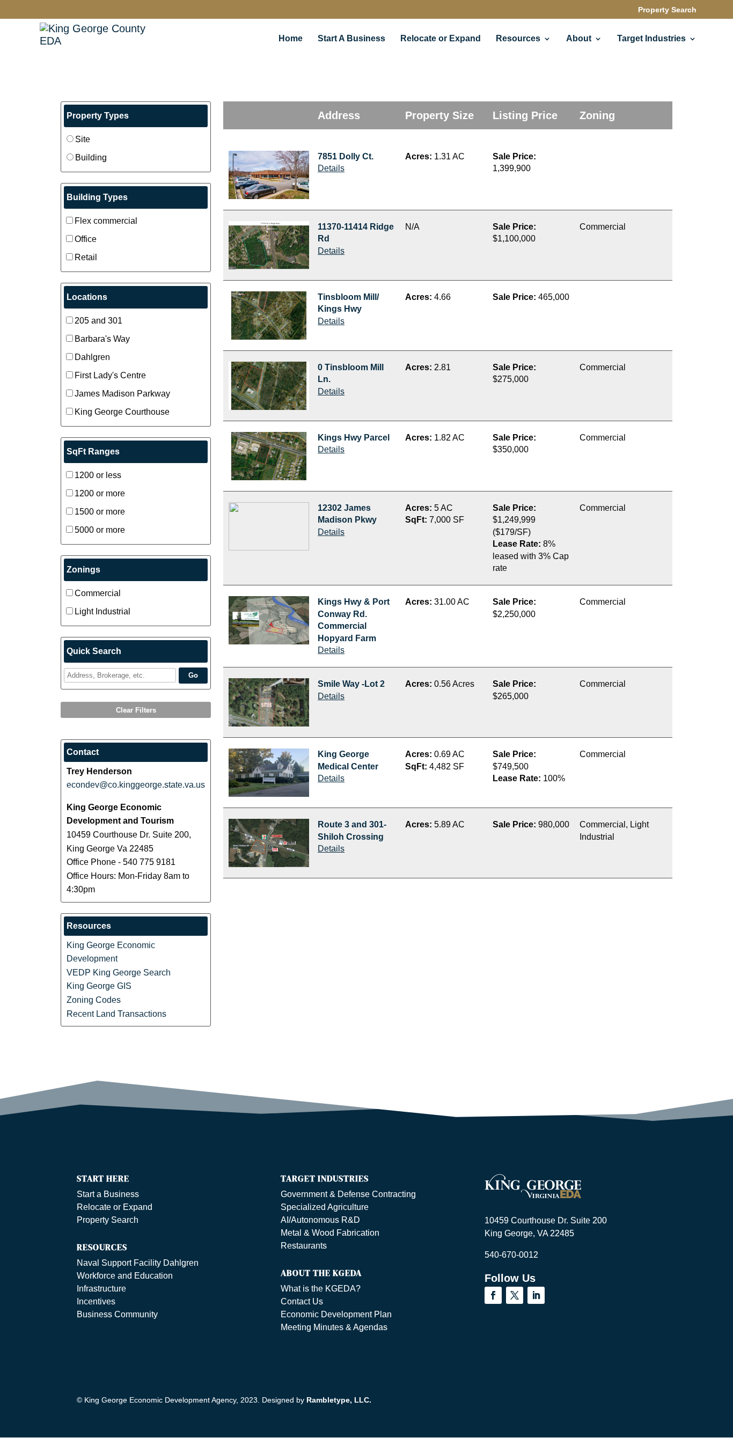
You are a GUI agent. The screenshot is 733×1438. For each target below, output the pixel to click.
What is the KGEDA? (321, 1288)
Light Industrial (102, 611)
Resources (89, 925)
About (578, 39)
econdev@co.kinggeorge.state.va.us (136, 784)
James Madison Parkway (122, 393)
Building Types (97, 197)
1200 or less (98, 475)
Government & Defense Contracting (348, 1194)
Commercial (98, 593)
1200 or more (100, 493)
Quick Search (94, 651)
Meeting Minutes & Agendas (334, 1327)
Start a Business (108, 1194)
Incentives (96, 1301)
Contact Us (302, 1301)
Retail (86, 257)
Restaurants (304, 1245)
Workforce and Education (125, 1275)
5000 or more (100, 529)
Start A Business (351, 39)
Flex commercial (106, 220)
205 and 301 (98, 320)
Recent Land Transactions (116, 1013)
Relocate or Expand (440, 39)
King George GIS (99, 986)
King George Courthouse (122, 411)
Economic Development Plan (336, 1314)
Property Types (98, 115)
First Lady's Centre (110, 375)
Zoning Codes (94, 999)
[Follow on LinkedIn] (536, 1295)
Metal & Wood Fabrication (330, 1232)
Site (82, 139)
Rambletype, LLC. (338, 1400)
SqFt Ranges (93, 451)
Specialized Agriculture (325, 1207)
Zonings (83, 569)
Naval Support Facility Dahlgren (138, 1262)
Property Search (667, 10)
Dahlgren (92, 357)
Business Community (117, 1314)
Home (290, 39)
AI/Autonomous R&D (320, 1219)
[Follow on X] (514, 1295)
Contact (83, 752)
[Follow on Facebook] (493, 1295)
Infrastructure (101, 1288)
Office (86, 239)
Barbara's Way (102, 338)
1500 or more (100, 511)
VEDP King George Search (119, 972)
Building (91, 157)
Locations (87, 297)
